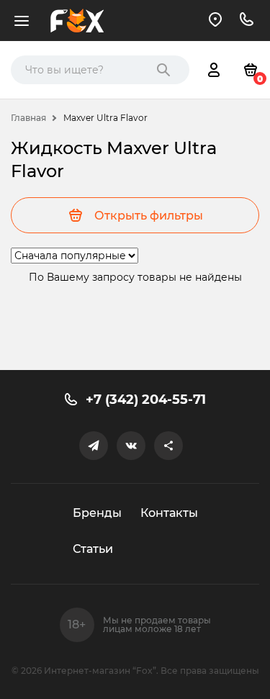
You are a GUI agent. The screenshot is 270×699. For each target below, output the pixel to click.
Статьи (93, 549)
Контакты (169, 513)
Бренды (97, 513)
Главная (28, 117)
